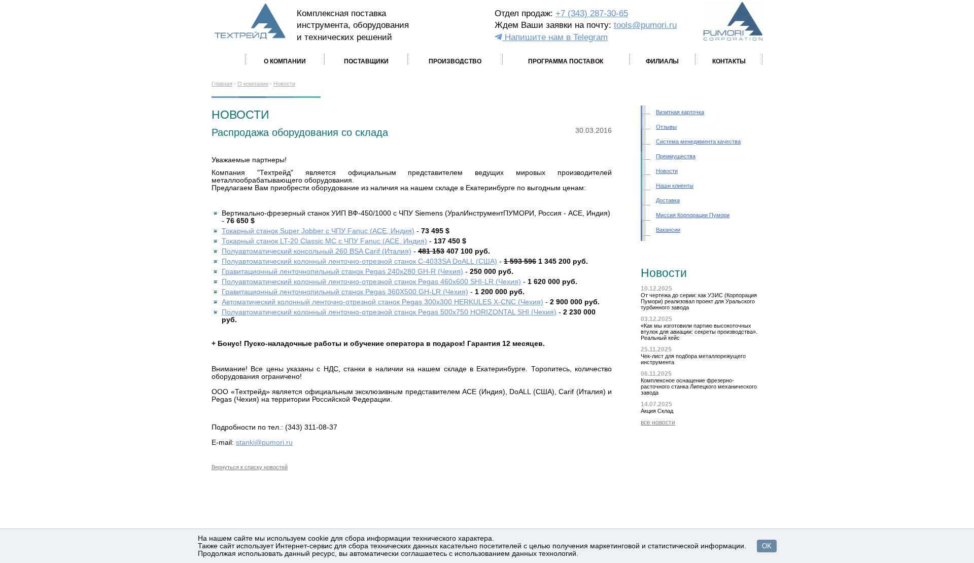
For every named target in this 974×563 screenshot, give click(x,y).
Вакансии (668, 230)
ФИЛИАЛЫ (662, 61)
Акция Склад (657, 411)
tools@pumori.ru (645, 25)
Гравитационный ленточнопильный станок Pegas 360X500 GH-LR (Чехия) (345, 292)
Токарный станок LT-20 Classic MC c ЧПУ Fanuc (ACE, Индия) (324, 241)
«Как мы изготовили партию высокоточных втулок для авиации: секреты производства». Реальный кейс (699, 332)
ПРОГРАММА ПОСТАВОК (565, 61)
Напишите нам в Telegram (555, 37)
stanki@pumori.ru (264, 442)
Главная (222, 84)
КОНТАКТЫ (729, 61)
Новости (284, 84)
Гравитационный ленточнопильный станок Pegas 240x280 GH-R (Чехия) (342, 271)
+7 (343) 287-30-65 (591, 13)
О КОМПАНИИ (285, 61)
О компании (252, 84)
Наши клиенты (674, 186)
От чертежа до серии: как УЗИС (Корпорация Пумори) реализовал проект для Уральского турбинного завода (699, 301)
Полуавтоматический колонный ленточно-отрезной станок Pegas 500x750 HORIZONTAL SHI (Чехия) (389, 312)
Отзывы (666, 127)
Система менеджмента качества (698, 141)
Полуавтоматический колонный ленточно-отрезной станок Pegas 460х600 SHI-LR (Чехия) (371, 282)
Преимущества (675, 156)
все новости (658, 422)
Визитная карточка (680, 112)
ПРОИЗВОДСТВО (455, 61)
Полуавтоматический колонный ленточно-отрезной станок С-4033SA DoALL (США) (359, 261)
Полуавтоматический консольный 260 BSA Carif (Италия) (316, 251)
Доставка (668, 200)
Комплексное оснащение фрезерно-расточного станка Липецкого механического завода (699, 386)
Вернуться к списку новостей (250, 467)
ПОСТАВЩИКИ (366, 61)
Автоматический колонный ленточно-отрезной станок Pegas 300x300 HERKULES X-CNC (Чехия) (382, 302)
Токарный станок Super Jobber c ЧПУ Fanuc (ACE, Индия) (318, 231)
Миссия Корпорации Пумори (692, 215)
